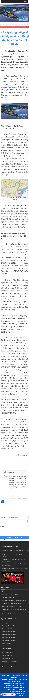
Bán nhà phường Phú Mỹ (8, 623)
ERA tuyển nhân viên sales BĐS (10, 594)
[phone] (2, 694)
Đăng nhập (26, 512)
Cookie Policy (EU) (6, 643)
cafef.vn (25, 455)
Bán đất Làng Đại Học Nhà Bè (9, 661)
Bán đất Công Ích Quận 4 (8, 655)
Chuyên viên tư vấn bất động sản (10, 613)
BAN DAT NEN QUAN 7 (8, 652)
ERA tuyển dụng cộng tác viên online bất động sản (14, 600)
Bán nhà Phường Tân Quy (8, 640)
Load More (3, 540)
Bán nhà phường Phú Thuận (9, 626)
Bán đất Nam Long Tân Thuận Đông (10, 667)
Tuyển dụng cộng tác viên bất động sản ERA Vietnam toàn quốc (15, 610)
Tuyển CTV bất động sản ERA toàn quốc (12, 603)
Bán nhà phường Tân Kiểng (8, 631)
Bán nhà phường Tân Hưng (8, 628)
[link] (14, 111)
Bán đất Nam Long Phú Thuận (9, 664)
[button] (24, 1)
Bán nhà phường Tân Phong (9, 634)
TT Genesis (5, 592)
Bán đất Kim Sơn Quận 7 (8, 658)
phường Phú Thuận (8, 87)
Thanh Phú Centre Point (8, 597)
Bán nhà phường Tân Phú (8, 637)
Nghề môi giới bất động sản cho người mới (12, 606)
